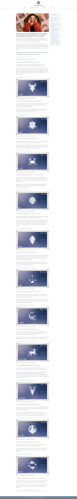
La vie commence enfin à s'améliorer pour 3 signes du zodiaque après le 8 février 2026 (31, 491)
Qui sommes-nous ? (34, 7)
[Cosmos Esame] (38, 3)
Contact (52, 7)
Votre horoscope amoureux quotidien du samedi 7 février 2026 (27, 490)
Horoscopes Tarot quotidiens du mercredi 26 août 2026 (55, 25)
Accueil (24, 7)
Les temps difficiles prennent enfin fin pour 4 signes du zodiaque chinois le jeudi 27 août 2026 (55, 42)
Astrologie (44, 7)
